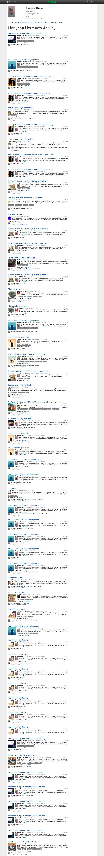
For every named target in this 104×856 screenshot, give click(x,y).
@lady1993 (15, 387)
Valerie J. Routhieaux (23, 757)
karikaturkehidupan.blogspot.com (34, 19)
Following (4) (60, 22)
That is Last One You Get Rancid (21, 257)
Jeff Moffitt (11, 580)
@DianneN (25, 594)
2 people (25, 316)
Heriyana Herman (22, 35)
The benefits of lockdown (18, 289)
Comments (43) (33, 22)
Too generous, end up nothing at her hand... (25, 197)
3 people (25, 587)
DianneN (19, 594)
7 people (27, 190)
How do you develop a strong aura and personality (28, 180)
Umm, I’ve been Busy (16, 592)
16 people (26, 425)
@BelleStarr (26, 421)
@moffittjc (17, 580)
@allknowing (29, 291)
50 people (28, 601)
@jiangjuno (15, 199)
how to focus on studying (18, 609)
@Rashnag (29, 356)
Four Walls (20, 404)
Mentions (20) (41, 22)
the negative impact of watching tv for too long (26, 33)
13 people (28, 764)
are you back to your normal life (20, 107)
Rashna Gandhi (21, 356)
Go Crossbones (21, 260)
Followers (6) (53, 22)
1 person (19, 45)
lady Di (10, 387)
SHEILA (10, 200)
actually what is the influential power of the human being (30, 76)
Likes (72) (47, 22)
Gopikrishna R (12, 490)
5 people (27, 267)
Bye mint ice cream (16, 214)
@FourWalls (26, 404)
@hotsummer (18, 110)
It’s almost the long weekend (19, 418)
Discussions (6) (17, 22)
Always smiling (21, 291)
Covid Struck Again (16, 577)
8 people (27, 42)
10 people (19, 497)
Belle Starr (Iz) (19, 421)
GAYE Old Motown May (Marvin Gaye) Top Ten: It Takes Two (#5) (34, 401)
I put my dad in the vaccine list (20, 385)
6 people (27, 85)
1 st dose (12, 488)
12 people (28, 298)
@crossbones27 (30, 260)
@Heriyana (30, 35)
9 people (28, 69)
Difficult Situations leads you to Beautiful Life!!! (26, 354)
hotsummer (11, 110)
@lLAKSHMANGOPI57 (22, 490)
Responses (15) (25, 22)
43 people (19, 584)
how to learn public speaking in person (23, 59)
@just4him (32, 757)
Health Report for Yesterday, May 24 (22, 755)
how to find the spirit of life (18, 337)
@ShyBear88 (12, 216)
